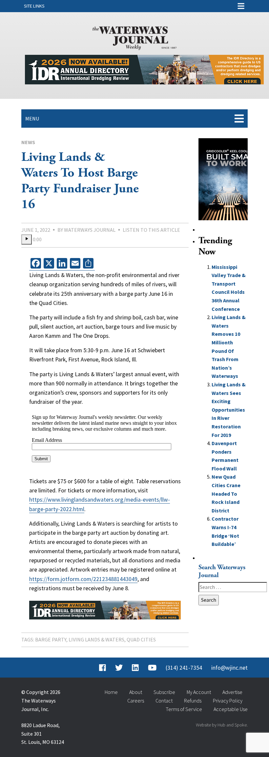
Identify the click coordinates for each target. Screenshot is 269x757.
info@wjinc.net (229, 667)
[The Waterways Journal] (134, 36)
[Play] (26, 239)
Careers (135, 700)
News (28, 142)
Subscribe (164, 692)
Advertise (232, 692)
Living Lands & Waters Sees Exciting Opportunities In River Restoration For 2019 (229, 409)
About (135, 692)
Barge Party (50, 639)
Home (111, 692)
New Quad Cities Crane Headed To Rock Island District (226, 493)
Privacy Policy (227, 700)
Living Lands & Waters (96, 639)
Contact (164, 700)
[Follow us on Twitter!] (119, 667)
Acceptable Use (231, 709)
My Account (199, 692)
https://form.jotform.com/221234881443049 (83, 579)
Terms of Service (184, 709)
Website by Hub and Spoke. (222, 725)
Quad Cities (141, 639)
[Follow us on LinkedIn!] (135, 667)
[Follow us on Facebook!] (102, 667)
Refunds (192, 700)
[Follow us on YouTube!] (152, 667)
